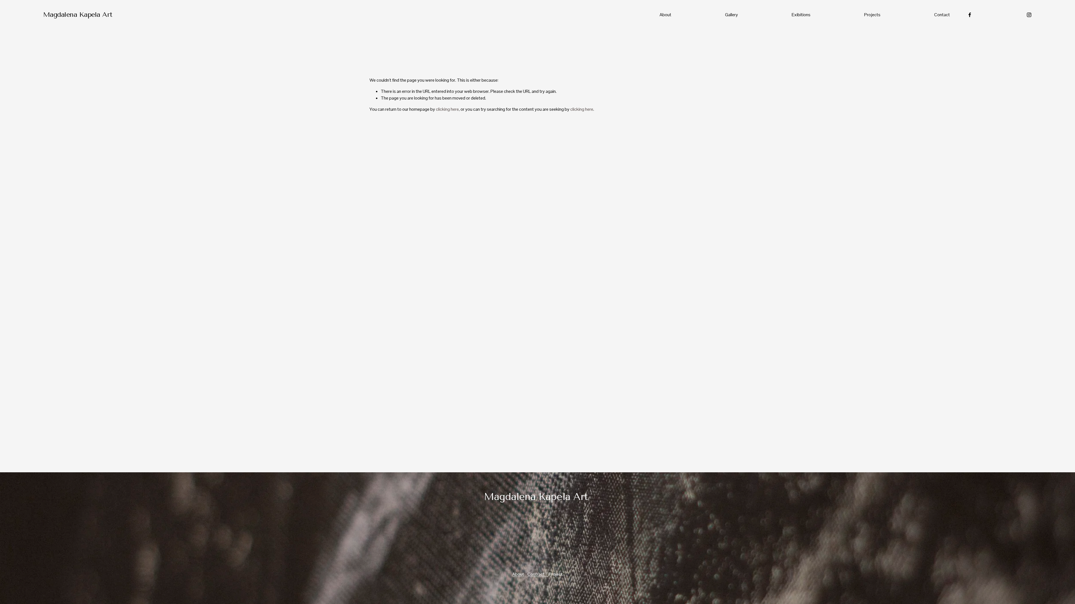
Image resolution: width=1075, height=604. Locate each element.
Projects (872, 15)
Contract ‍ (537, 574)
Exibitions (801, 15)
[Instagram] (1029, 15)
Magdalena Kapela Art (77, 14)
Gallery (731, 15)
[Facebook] (970, 15)
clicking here (447, 109)
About (665, 15)
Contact (942, 15)
